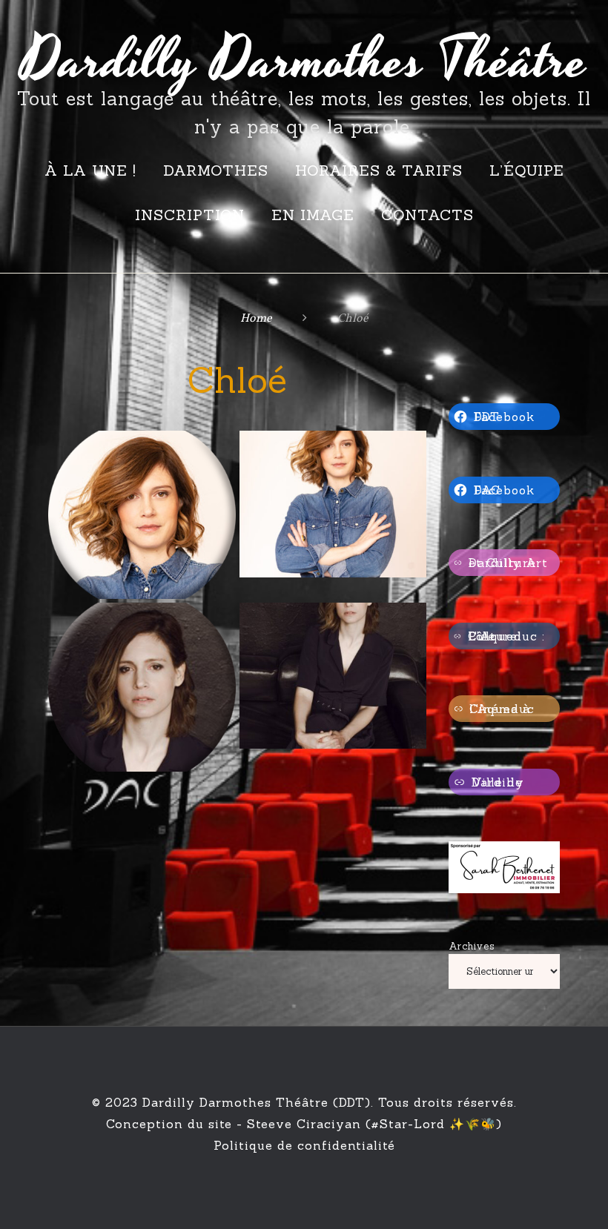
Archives (472, 946)
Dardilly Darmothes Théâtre (304, 62)
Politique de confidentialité (304, 1145)
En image (312, 214)
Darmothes (215, 170)
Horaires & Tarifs (379, 170)
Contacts (427, 214)
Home (256, 319)
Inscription (190, 214)
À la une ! (90, 170)
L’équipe (526, 170)
